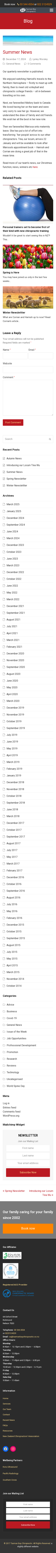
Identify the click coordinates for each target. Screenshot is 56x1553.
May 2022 (12, 592)
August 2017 (13, 843)
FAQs (5, 1425)
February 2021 (14, 646)
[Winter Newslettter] (28, 297)
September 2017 (16, 836)
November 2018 (15, 789)
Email (32, 349)
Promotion (12, 1052)
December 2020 (15, 653)
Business (12, 1011)
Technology (13, 1072)
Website (7, 363)
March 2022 (13, 599)
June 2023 (12, 558)
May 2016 (12, 911)
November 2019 (15, 714)
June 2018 (12, 809)
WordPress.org (11, 1115)
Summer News (15, 472)
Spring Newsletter (16, 478)
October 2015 (14, 931)
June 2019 (12, 741)
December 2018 (15, 782)
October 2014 (14, 985)
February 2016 (14, 918)
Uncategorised (15, 1079)
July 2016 (12, 904)
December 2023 (15, 545)
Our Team (7, 1409)
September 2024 (16, 524)
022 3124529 (44, 4)
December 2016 (15, 877)
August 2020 (13, 673)
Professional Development (21, 1045)
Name (7, 349)
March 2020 (13, 700)
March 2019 (13, 762)
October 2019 (14, 721)
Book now (28, 1228)
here (35, 167)
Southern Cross (10, 1480)
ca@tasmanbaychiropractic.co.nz (24, 1336)
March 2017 (13, 863)
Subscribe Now (28, 1172)
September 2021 (16, 612)
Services (6, 1404)
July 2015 (12, 951)
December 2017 (15, 822)
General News (13, 63)
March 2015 (13, 972)
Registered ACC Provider (15, 1285)
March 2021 (13, 640)
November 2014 (15, 978)
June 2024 (12, 531)
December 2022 (15, 572)
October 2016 (14, 884)
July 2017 (12, 850)
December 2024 (15, 518)
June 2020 (12, 680)
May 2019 (12, 748)
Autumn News (14, 458)
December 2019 (15, 707)
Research (12, 1058)
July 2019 (12, 734)
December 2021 (15, 606)
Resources (7, 1431)
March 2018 (13, 816)
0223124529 (10, 1333)
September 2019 (16, 728)
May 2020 (12, 687)
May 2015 (12, 958)
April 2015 (12, 965)
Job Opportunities (16, 1038)
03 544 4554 (27, 4)
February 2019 (14, 768)
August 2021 (13, 619)
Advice (10, 1004)
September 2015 (16, 938)
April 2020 (12, 694)
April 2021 (12, 633)
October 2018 (14, 795)
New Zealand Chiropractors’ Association (21, 1436)
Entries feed (9, 1107)
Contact (6, 1414)
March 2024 (13, 538)
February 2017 (14, 870)
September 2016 (16, 890)
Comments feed (11, 1111)
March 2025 (13, 504)
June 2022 (12, 585)
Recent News (9, 1420)
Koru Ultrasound (10, 1467)
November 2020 (15, 660)
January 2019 (14, 775)
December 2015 (15, 924)
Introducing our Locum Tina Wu (23, 465)
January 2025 (14, 511)
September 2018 (16, 802)
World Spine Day (16, 1086)
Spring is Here (11, 272)
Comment (9, 377)
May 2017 (12, 856)
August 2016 (13, 897)
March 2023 (13, 565)
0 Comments (34, 63)
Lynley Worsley (40, 59)
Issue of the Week (17, 1031)
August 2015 (13, 945)
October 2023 (14, 551)
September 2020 (16, 667)
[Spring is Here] (28, 257)
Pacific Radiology (10, 1473)
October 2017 (14, 829)
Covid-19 (12, 1018)
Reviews (11, 1065)
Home (5, 1398)
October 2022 (14, 578)
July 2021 (12, 626)
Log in (6, 1103)
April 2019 (12, 755)
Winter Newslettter (14, 312)
